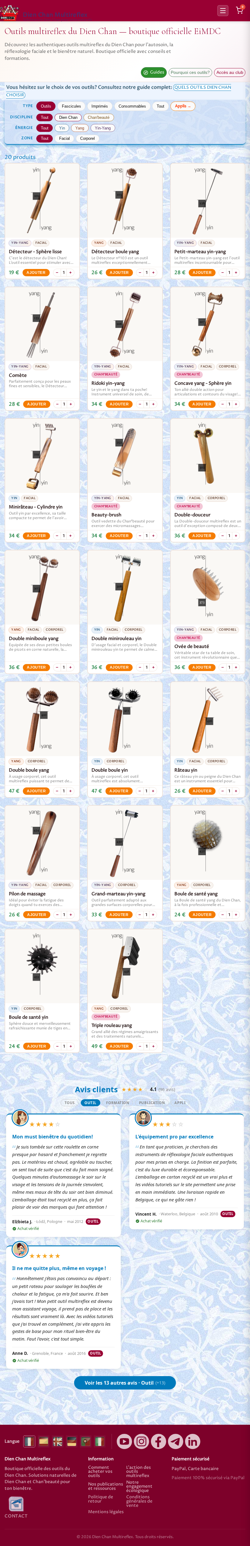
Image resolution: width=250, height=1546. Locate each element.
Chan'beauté (98, 117)
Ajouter (36, 272)
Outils (46, 106)
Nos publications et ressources (105, 1486)
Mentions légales (106, 1512)
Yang (79, 128)
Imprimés (99, 106)
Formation (117, 1102)
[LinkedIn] (192, 1441)
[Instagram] (141, 1441)
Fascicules (71, 106)
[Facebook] (158, 1441)
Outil (90, 1102)
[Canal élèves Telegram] (175, 1441)
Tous (70, 1102)
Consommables (132, 106)
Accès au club (229, 72)
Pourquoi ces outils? (190, 72)
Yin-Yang (103, 128)
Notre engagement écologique (139, 1487)
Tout (160, 106)
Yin (62, 128)
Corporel (87, 138)
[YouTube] (124, 1441)
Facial (64, 138)
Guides (157, 72)
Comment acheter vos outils (100, 1472)
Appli (179, 1102)
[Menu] (222, 10)
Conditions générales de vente (139, 1501)
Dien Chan (68, 117)
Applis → (183, 106)
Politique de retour (100, 1499)
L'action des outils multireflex (138, 1472)
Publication (152, 1102)
